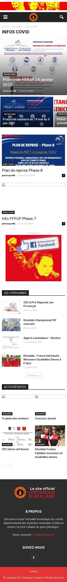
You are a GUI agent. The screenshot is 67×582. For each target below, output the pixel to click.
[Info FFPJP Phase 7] (33, 198)
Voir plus (32, 375)
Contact (33, 571)
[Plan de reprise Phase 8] (33, 150)
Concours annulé (45, 418)
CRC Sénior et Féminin (15, 449)
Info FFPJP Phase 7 (19, 218)
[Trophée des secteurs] (17, 405)
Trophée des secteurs (15, 418)
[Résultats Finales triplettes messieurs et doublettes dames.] (50, 435)
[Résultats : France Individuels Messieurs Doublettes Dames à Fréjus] (11, 360)
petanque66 (9, 90)
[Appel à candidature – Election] (11, 342)
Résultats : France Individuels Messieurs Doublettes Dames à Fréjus (42, 359)
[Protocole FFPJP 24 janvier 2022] (33, 66)
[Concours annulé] (50, 405)
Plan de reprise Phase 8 (22, 170)
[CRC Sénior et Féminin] (17, 435)
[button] (62, 17)
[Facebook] (33, 557)
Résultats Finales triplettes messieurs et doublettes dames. (48, 453)
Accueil (6, 26)
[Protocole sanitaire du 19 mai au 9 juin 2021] (27, 116)
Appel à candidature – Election (41, 338)
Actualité (7, 413)
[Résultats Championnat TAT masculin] (11, 324)
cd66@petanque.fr (44, 534)
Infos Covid (9, 74)
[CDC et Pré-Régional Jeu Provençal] (11, 307)
